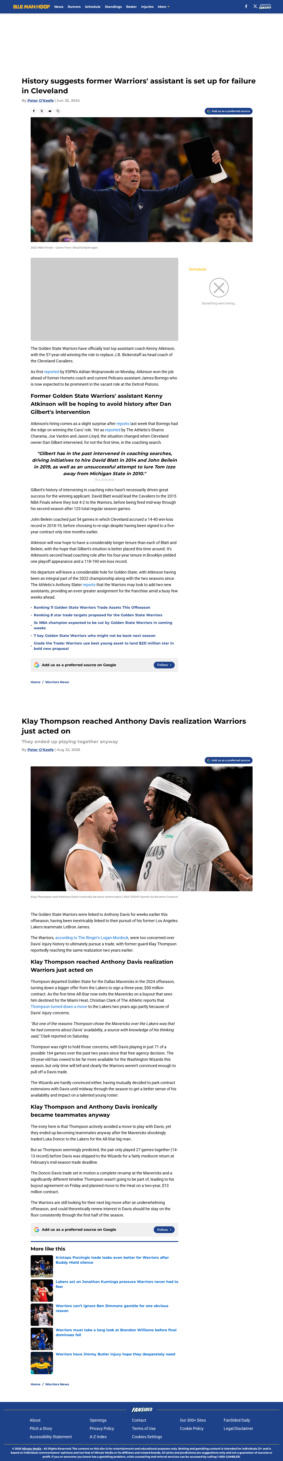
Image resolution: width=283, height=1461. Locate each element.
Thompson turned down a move (59, 1006)
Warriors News (57, 682)
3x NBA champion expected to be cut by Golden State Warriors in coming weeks (103, 625)
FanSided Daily (237, 1420)
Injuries (147, 7)
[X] (255, 6)
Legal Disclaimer (238, 1428)
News (58, 7)
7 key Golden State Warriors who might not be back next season (94, 636)
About (35, 1420)
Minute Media (31, 1448)
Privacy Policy (102, 1428)
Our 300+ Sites (193, 1420)
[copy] (58, 111)
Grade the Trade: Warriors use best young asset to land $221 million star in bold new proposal (104, 646)
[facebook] (246, 6)
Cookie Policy (192, 1428)
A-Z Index (98, 1436)
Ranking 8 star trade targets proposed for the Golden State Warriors (98, 615)
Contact (139, 1420)
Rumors (74, 7)
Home (35, 682)
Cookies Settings (147, 1436)
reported (52, 371)
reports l (123, 423)
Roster (131, 7)
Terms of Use (144, 1428)
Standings (113, 7)
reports (89, 584)
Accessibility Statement (51, 1436)
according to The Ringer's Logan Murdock (91, 937)
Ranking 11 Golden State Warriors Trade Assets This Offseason (92, 607)
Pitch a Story (41, 1428)
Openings (98, 1420)
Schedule (92, 7)
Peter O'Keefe (41, 100)
